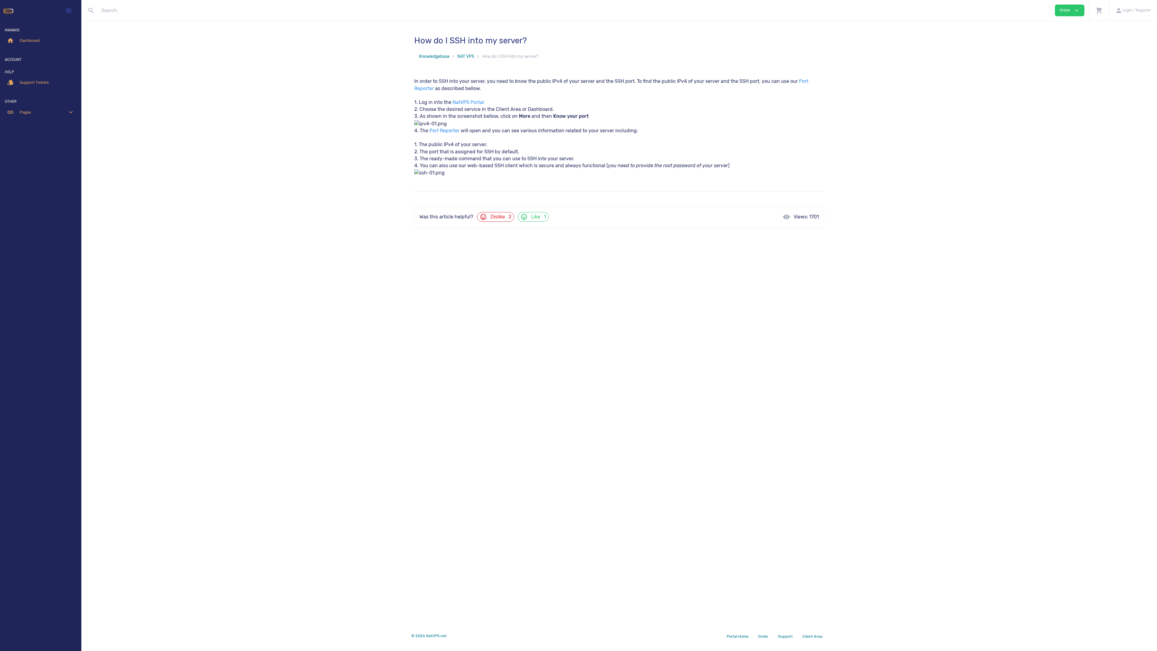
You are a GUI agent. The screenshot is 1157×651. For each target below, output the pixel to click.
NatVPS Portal (468, 102)
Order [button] (1070, 10)
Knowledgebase (434, 56)
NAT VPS (465, 56)
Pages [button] (40, 112)
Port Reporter (444, 130)
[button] (1099, 10)
